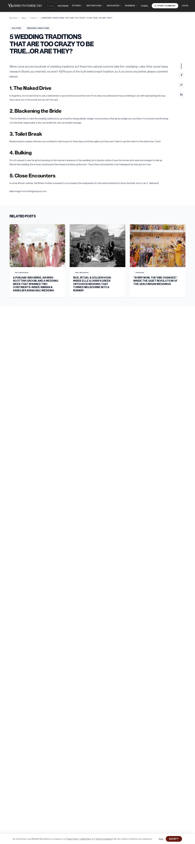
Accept (174, 839)
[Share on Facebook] (181, 75)
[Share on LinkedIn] (181, 94)
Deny (161, 839)
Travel (144, 6)
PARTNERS (63, 6)
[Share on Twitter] (181, 85)
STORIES (76, 5)
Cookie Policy (85, 839)
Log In (185, 5)
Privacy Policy (72, 839)
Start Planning (166, 6)
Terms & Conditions (104, 839)
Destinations (94, 5)
